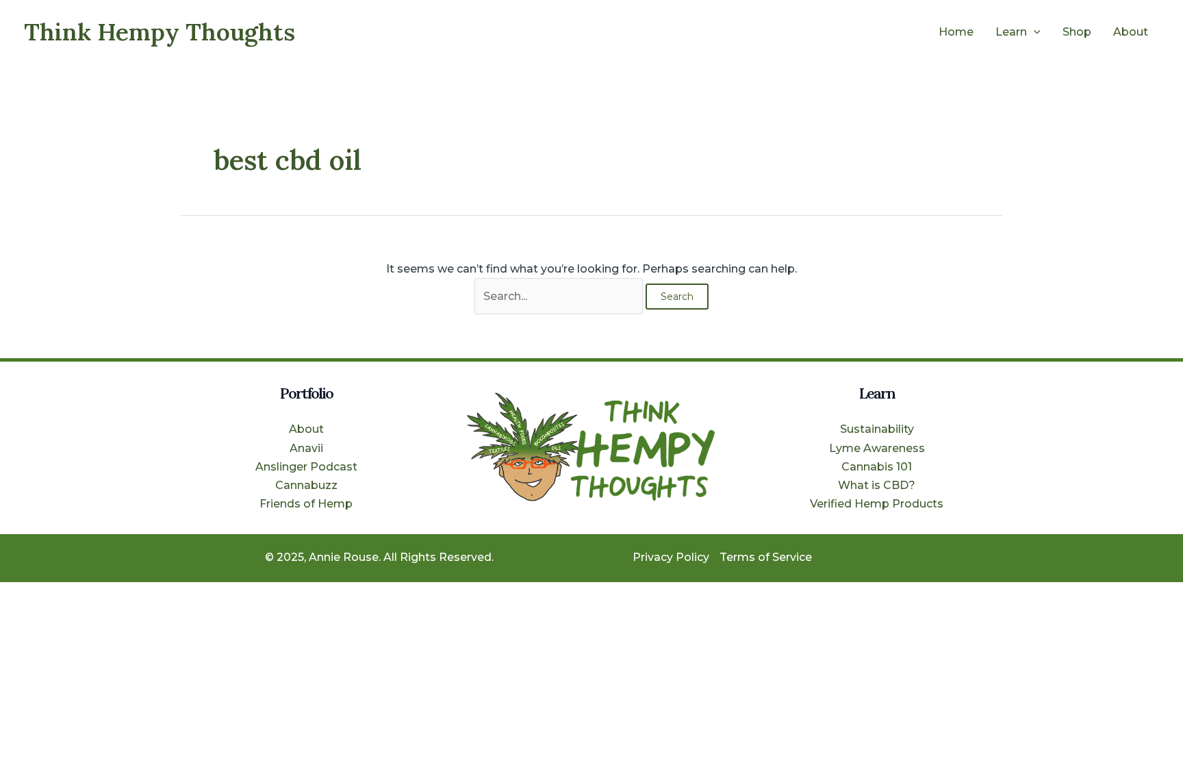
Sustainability (877, 429)
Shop (1077, 31)
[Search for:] (560, 296)
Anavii (306, 448)
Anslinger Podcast (306, 466)
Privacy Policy (671, 557)
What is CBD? (876, 485)
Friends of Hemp (306, 503)
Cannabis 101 (876, 466)
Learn (1011, 31)
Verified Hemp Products (876, 503)
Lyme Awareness (877, 448)
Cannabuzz (306, 485)
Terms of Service (766, 557)
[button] (1034, 32)
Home (956, 31)
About (1130, 31)
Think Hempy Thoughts (159, 31)
